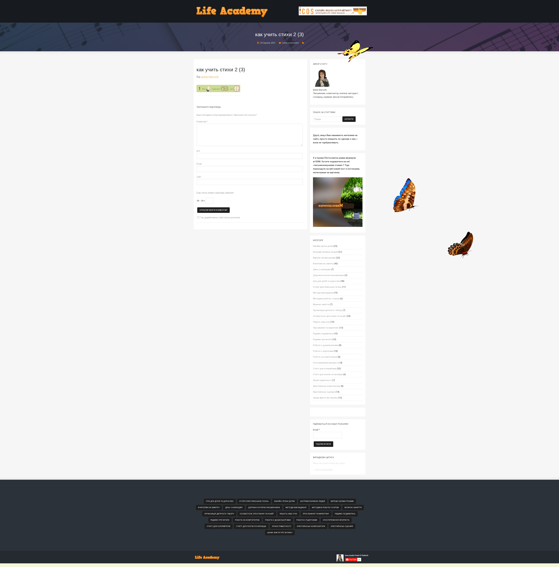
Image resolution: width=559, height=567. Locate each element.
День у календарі (321, 269)
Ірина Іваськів (210, 76)
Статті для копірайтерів (324, 368)
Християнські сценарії (324, 392)
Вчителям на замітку (323, 263)
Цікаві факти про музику (325, 397)
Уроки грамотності (322, 380)
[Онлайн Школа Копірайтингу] (333, 14)
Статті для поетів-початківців (328, 374)
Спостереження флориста (326, 362)
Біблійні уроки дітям (323, 246)
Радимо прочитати (322, 339)
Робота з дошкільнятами (325, 345)
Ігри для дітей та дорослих (326, 281)
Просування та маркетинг (326, 327)
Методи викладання (323, 292)
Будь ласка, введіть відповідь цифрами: (215, 193)
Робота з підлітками (323, 351)
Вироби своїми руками (324, 257)
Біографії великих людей (325, 252)
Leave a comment (290, 43)
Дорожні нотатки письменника (328, 275)
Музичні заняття (321, 304)
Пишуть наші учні (321, 322)
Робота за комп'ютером (325, 357)
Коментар (202, 121)
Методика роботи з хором (326, 298)
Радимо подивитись (323, 333)
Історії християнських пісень (327, 287)
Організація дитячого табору (327, 310)
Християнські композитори (326, 386)
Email (199, 164)
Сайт (199, 177)
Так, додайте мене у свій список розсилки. (220, 217)
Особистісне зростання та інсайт (329, 316)
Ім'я (198, 151)
